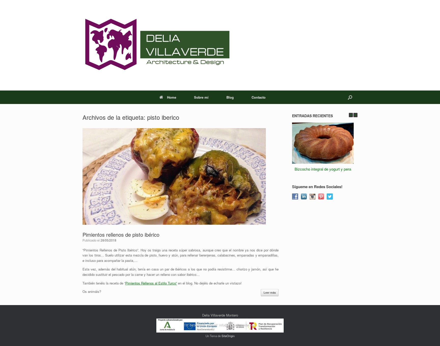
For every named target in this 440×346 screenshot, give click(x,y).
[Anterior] (351, 115)
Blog (230, 97)
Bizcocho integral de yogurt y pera (323, 169)
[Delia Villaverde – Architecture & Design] (155, 45)
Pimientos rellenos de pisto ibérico (120, 234)
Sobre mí (201, 97)
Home (171, 97)
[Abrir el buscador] (350, 97)
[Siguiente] (355, 115)
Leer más (270, 292)
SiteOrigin (228, 336)
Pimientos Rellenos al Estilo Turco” (151, 283)
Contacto (259, 97)
